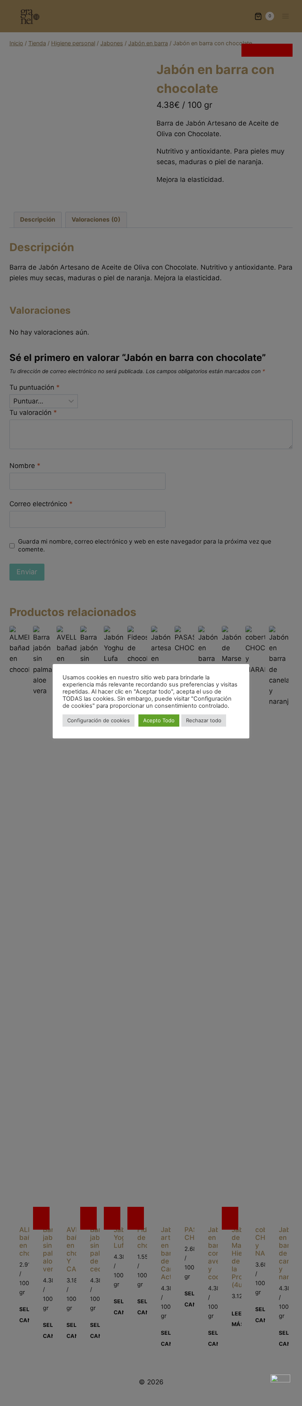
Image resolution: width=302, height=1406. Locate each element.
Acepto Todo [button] (159, 720)
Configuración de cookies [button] (98, 720)
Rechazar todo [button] (203, 720)
